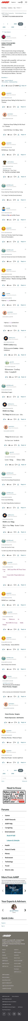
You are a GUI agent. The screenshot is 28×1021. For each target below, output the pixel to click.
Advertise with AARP (18, 960)
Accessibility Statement (7, 999)
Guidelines (10, 7)
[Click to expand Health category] (3, 845)
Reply (23, 85)
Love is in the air (9, 80)
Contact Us (16, 949)
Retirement (9, 857)
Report (20, 85)
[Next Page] (25, 27)
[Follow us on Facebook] (4, 1014)
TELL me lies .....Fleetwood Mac (9, 81)
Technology (9, 862)
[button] (25, 35)
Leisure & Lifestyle (13, 840)
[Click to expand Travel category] (3, 866)
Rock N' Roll (11, 835)
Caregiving (8, 828)
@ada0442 (5, 168)
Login (19, 2)
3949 (12, 27)
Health (7, 845)
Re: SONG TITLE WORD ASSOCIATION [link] (13, 16)
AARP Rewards (10, 819)
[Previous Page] (3, 23)
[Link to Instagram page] (14, 1014)
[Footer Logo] (14, 936)
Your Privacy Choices (6, 1009)
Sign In (3, 926)
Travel (7, 866)
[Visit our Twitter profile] (9, 1014)
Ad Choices (20, 1007)
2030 (4, 27)
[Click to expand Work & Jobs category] (3, 870)
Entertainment (10, 832)
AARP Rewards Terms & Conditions (9, 1001)
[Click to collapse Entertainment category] (3, 832)
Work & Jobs (9, 870)
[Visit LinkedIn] (19, 1014)
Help (15, 7)
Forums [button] (18, 7)
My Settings (4, 7)
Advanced (24, 781)
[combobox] (14, 778)
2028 (15, 24)
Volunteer (4, 955)
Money (7, 853)
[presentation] (3, 890)
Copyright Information (6, 1004)
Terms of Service (15, 996)
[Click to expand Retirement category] (3, 857)
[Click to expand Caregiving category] (3, 827)
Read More (4, 77)
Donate (3, 952)
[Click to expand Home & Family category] (3, 849)
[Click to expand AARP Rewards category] (3, 819)
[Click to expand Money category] (3, 853)
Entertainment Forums (20, 13)
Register (3, 923)
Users (2, 781)
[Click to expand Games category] (3, 815)
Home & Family (10, 849)
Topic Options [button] (7, 32)
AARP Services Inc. (17, 971)
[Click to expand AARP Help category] (3, 823)
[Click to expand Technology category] (3, 861)
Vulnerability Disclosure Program (8, 1007)
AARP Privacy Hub (5, 996)
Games (7, 815)
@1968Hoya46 (6, 683)
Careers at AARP (17, 963)
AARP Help (8, 823)
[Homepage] (5, 2)
